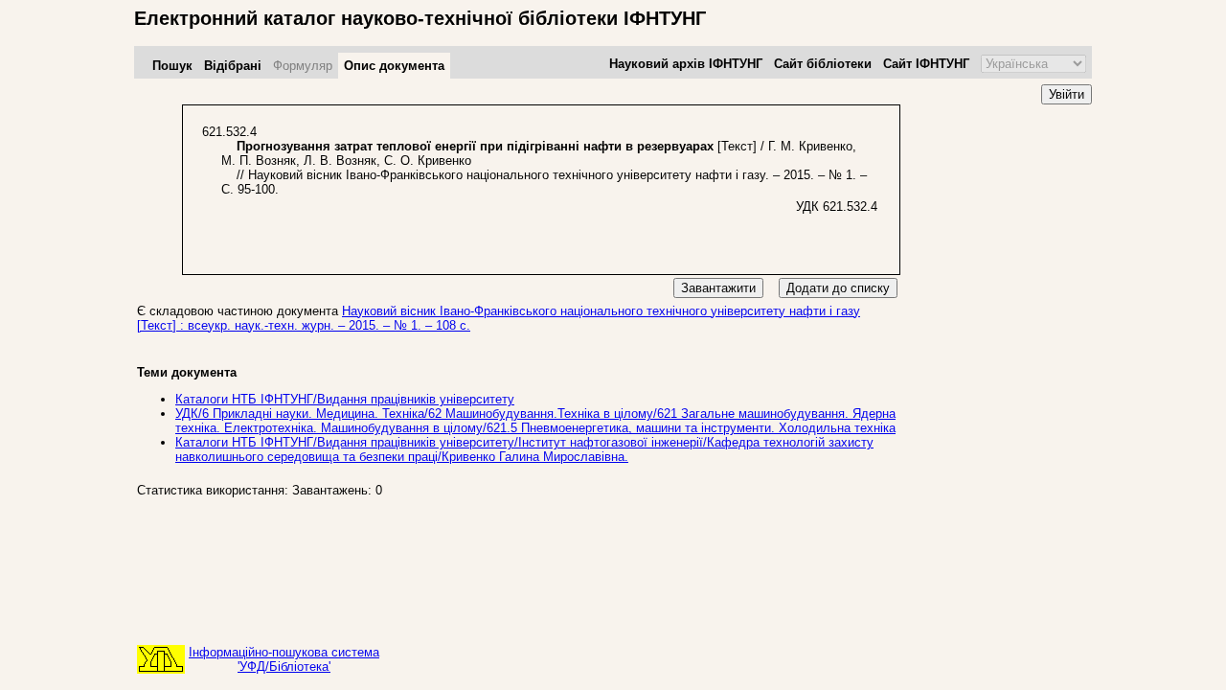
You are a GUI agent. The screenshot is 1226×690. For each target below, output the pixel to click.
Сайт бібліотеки (823, 64)
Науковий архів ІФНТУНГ (685, 64)
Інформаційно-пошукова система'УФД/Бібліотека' (284, 659)
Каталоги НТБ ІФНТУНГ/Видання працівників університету (344, 399)
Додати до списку (838, 288)
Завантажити (718, 288)
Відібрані (232, 65)
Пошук (172, 65)
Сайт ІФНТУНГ (926, 64)
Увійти (1066, 94)
